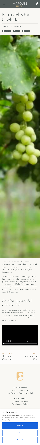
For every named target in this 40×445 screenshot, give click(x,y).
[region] (20, 427)
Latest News (17, 26)
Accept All (20, 425)
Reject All (20, 440)
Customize (20, 432)
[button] (4, 4)
